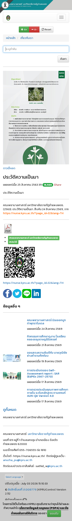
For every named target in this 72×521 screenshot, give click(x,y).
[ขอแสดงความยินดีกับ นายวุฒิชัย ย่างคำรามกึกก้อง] (12, 358)
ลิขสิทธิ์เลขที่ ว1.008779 (22, 489)
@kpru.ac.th (54, 466)
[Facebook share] (8, 293)
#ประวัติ (13, 241)
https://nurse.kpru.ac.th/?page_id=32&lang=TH (33, 283)
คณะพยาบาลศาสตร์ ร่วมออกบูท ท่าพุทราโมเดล (46, 321)
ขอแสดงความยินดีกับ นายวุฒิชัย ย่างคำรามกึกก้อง (47, 354)
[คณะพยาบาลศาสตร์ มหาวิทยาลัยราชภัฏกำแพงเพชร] (8, 17)
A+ (25, 29)
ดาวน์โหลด (9, 168)
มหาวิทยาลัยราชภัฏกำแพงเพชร (46, 434)
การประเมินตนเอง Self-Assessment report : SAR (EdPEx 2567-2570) (43, 373)
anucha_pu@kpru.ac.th (17, 460)
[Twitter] (17, 293)
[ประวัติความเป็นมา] (36, 117)
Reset (47, 29)
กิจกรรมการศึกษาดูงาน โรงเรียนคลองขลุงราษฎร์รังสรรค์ (46, 338)
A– (35, 29)
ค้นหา (63, 59)
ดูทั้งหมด (9, 409)
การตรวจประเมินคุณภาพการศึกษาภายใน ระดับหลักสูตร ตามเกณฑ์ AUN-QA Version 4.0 (47, 393)
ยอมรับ (54, 513)
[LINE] (27, 293)
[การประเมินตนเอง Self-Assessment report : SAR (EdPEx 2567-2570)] (12, 375)
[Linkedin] (36, 293)
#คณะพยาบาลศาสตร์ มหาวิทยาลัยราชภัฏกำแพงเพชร (33, 237)
